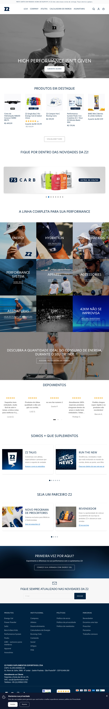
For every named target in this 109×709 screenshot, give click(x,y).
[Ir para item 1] (49, 480)
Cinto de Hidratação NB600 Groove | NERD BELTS (12, 117)
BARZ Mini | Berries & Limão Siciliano (95, 115)
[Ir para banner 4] (53, 197)
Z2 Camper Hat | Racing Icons (53, 115)
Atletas (44, 9)
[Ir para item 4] (55, 480)
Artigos (33, 646)
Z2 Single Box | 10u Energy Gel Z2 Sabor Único (33, 116)
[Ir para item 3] (53, 480)
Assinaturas (79, 9)
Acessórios (8, 652)
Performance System (12, 634)
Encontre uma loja (90, 622)
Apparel (7, 648)
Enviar (80, 596)
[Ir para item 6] (59, 480)
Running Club (36, 634)
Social (32, 642)
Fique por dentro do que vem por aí (91, 466)
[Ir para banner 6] (58, 197)
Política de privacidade (66, 622)
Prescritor (87, 626)
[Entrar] (98, 9)
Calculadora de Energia (61, 9)
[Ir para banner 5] (55, 197)
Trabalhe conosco (90, 634)
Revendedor (88, 618)
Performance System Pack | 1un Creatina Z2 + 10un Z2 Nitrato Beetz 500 (75, 118)
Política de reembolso (65, 626)
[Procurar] (93, 9)
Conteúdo (34, 638)
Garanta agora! (54, 69)
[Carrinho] (103, 9)
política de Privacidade (72, 699)
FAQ (32, 650)
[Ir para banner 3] (51, 197)
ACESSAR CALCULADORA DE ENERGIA (54, 361)
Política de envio (63, 618)
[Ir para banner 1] (46, 197)
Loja (26, 9)
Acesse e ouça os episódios (35, 466)
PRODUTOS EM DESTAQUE (54, 88)
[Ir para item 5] (57, 480)
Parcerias (87, 630)
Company (34, 9)
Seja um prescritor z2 (32, 524)
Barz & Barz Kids (11, 630)
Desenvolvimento (37, 626)
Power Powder (10, 622)
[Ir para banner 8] (62, 197)
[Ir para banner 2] (48, 197)
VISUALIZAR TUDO (54, 139)
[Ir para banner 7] (60, 197)
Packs (6, 638)
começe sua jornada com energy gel (54, 567)
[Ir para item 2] (51, 480)
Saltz (6, 626)
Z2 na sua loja (84, 525)
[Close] (107, 696)
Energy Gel (8, 618)
